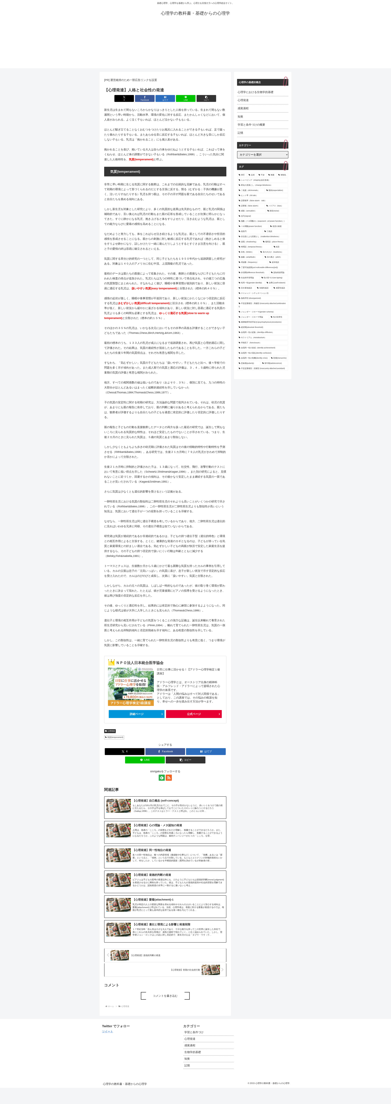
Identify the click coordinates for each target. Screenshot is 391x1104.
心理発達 (111, 731)
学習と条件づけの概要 (251, 124)
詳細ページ (137, 714)
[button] (206, 98)
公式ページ (194, 714)
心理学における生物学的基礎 (255, 92)
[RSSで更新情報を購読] (169, 778)
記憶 (240, 132)
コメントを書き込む (165, 995)
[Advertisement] (195, 46)
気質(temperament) (115, 737)
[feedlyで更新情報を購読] (162, 778)
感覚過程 (243, 108)
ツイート (107, 1031)
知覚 (240, 116)
